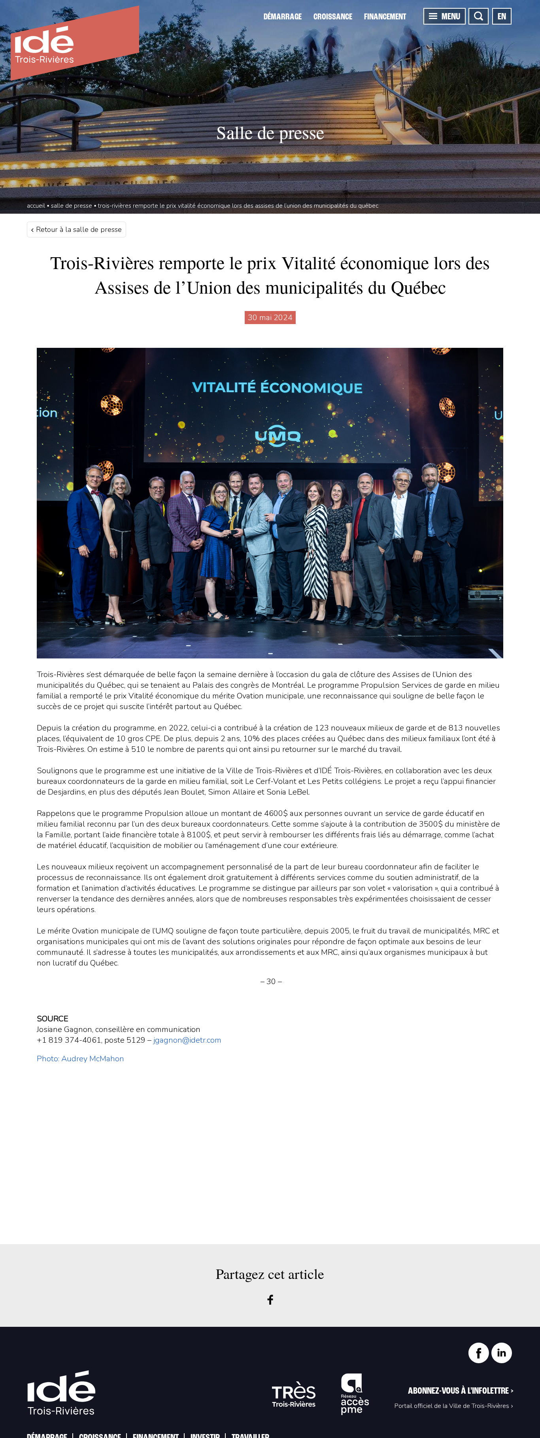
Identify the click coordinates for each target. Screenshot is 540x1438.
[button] (433, 16)
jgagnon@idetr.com (187, 1040)
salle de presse (71, 206)
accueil (36, 206)
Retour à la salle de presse (78, 229)
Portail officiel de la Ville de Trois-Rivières (452, 1406)
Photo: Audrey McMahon (80, 1058)
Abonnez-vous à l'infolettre (460, 1391)
